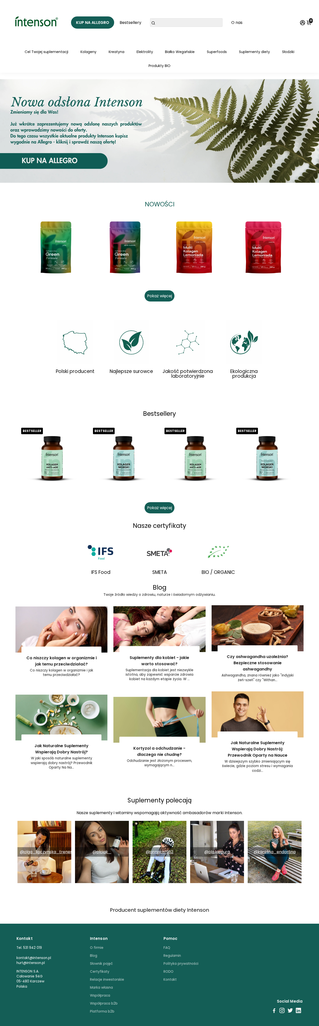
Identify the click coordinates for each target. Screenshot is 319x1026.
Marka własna (101, 987)
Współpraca (100, 995)
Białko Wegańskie (180, 51)
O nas (236, 22)
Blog (93, 955)
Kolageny (88, 51)
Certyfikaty (99, 971)
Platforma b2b (102, 1011)
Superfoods (217, 51)
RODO (168, 971)
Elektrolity (145, 51)
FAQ (166, 947)
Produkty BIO (159, 65)
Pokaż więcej (159, 296)
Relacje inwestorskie (107, 979)
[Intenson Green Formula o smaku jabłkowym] (55, 247)
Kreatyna (116, 51)
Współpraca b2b (104, 1003)
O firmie (96, 947)
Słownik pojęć (101, 963)
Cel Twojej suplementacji (46, 51)
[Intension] (37, 22)
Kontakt (170, 979)
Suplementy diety (254, 51)
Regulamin (172, 955)
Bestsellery (130, 22)
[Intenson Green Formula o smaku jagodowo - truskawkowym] (125, 247)
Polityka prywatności (180, 963)
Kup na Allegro (92, 22)
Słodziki (288, 51)
